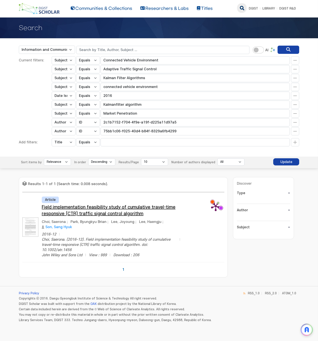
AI (266, 50)
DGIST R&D (287, 8)
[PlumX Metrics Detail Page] (215, 206)
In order (80, 162)
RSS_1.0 (254, 293)
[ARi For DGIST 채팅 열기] (307, 330)
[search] (288, 50)
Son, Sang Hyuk (58, 227)
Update (286, 162)
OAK (93, 304)
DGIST (253, 8)
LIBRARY (268, 8)
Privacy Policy (29, 293)
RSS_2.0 (271, 293)
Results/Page (129, 162)
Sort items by (31, 162)
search (242, 8)
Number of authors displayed (193, 162)
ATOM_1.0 (289, 293)
